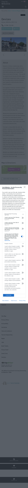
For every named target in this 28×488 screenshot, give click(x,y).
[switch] (22, 218)
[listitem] (14, 214)
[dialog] (14, 244)
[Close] (25, 187)
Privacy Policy (22, 300)
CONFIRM (8, 295)
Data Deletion (5, 300)
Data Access (14, 300)
